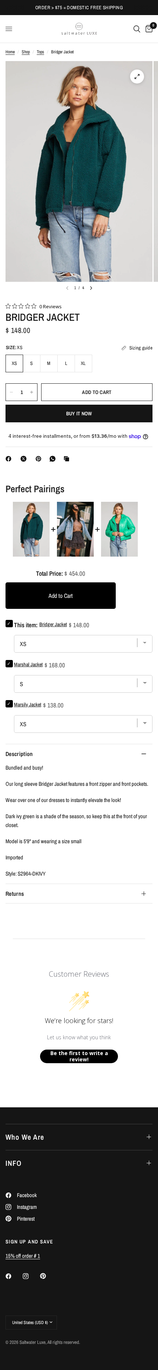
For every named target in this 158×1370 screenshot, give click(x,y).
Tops (40, 52)
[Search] (137, 29)
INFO (14, 1163)
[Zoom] (137, 77)
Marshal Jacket (28, 664)
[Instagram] (31, 1276)
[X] (25, 458)
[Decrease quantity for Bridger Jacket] (11, 392)
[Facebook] (10, 458)
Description (19, 754)
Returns (15, 894)
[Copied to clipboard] (68, 458)
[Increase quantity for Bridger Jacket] (31, 392)
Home (10, 52)
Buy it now (79, 413)
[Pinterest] (40, 458)
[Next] (91, 288)
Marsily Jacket (27, 704)
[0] (147, 29)
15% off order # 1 (23, 1256)
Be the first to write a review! (79, 1056)
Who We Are (25, 1137)
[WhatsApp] (54, 458)
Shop (26, 52)
